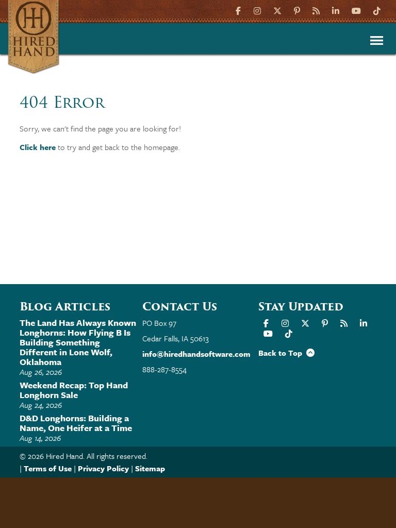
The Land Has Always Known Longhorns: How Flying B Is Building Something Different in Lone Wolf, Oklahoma (78, 342)
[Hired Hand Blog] (316, 10)
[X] (277, 10)
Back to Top (282, 352)
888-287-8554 (164, 369)
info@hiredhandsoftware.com (196, 353)
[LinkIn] (335, 10)
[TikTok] (377, 10)
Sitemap (150, 468)
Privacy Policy (103, 468)
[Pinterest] (297, 10)
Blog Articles (65, 306)
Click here (38, 147)
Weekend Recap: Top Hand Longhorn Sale (74, 389)
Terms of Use (48, 468)
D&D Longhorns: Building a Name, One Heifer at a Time (76, 422)
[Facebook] (239, 10)
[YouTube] (356, 10)
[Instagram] (257, 10)
